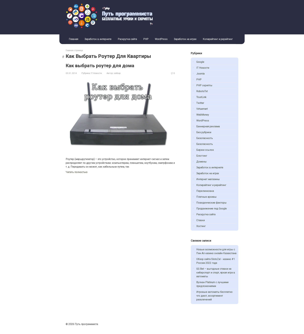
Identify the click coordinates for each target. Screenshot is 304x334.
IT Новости (96, 73)
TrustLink (201, 97)
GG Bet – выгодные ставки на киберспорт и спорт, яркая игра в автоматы (215, 272)
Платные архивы (206, 196)
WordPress (161, 39)
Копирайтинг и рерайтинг (218, 39)
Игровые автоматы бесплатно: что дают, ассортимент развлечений (214, 295)
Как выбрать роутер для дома (100, 65)
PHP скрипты (204, 85)
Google (200, 61)
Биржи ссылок (205, 149)
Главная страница (74, 50)
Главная (73, 39)
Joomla (200, 73)
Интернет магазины (208, 179)
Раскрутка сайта (127, 39)
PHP (146, 39)
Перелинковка (205, 190)
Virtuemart (202, 108)
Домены (201, 161)
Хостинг (201, 226)
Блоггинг (201, 155)
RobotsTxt (202, 91)
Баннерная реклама (208, 126)
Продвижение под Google (211, 208)
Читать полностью (77, 172)
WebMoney (202, 114)
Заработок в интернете (98, 39)
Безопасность (204, 138)
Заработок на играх (185, 39)
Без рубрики (203, 132)
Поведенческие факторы (211, 202)
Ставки (200, 220)
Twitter (200, 102)
